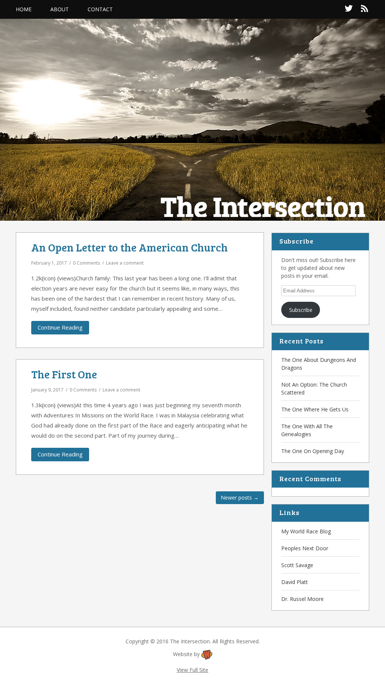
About (59, 9)
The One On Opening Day (312, 451)
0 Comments (86, 263)
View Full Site (192, 669)
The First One (64, 374)
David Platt (294, 582)
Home (24, 9)
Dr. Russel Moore (302, 598)
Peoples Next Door (304, 548)
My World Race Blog (306, 531)
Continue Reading (60, 327)
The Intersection (263, 206)
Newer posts (240, 497)
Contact (100, 9)
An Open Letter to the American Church (129, 247)
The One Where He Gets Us (315, 409)
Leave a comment (125, 263)
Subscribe (300, 309)
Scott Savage (297, 565)
